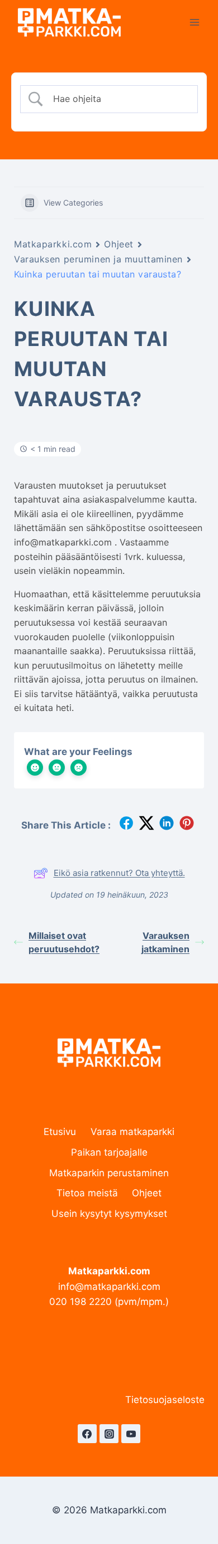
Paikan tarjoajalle (109, 1152)
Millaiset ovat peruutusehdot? (64, 942)
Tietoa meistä (87, 1193)
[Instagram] (109, 1433)
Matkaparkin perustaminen (109, 1172)
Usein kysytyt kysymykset (109, 1213)
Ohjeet (118, 244)
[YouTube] (130, 1433)
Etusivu (60, 1131)
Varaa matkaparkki (132, 1131)
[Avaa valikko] (194, 22)
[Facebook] (87, 1433)
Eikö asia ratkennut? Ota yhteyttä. (119, 873)
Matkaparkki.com (53, 244)
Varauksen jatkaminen (165, 942)
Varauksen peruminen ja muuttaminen (98, 259)
